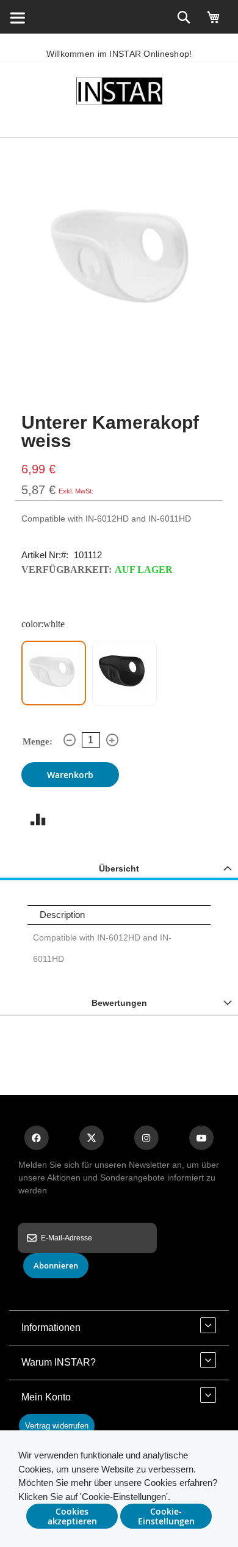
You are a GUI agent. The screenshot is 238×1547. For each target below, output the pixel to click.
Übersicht (119, 868)
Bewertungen (119, 1003)
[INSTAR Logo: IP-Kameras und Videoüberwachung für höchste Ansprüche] (119, 93)
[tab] (119, 868)
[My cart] (213, 23)
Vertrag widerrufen (56, 1425)
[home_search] (17, 17)
